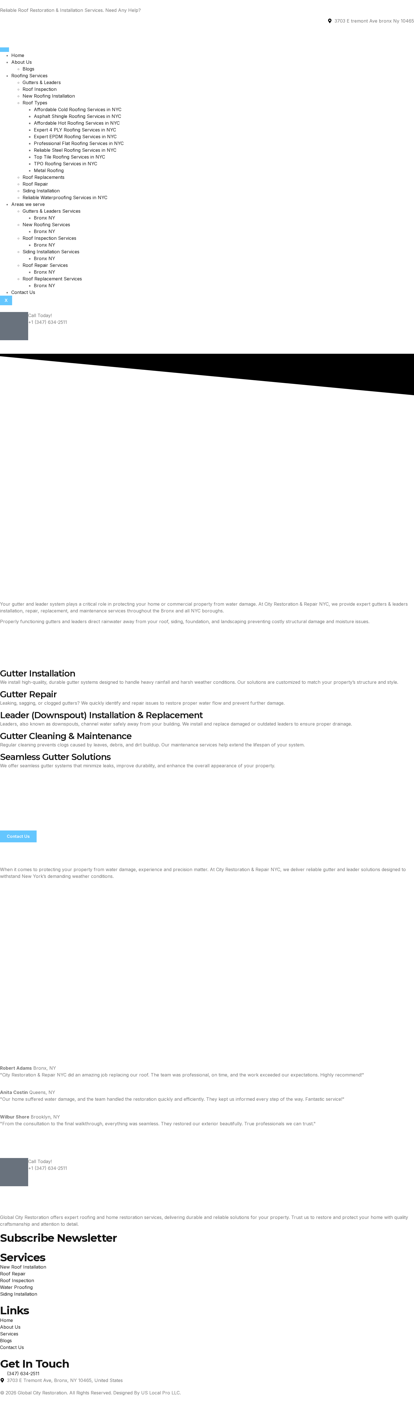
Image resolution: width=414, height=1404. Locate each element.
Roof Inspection (40, 89)
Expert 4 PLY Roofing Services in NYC (75, 130)
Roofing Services (29, 75)
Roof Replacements (43, 177)
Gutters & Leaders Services (52, 211)
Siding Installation (41, 191)
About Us (21, 62)
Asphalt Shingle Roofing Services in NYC (77, 116)
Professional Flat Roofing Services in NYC (79, 143)
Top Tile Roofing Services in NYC (69, 157)
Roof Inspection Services (49, 238)
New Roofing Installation (49, 96)
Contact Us (23, 292)
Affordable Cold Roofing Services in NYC (77, 109)
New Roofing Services (46, 224)
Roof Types (35, 103)
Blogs (28, 69)
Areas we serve (28, 204)
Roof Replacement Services (52, 279)
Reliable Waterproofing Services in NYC (65, 197)
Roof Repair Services (45, 265)
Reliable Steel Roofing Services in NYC (75, 150)
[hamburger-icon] (4, 49)
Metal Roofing (49, 170)
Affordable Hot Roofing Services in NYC (77, 123)
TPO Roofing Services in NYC (65, 163)
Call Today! (40, 315)
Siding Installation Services (51, 251)
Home (17, 55)
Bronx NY (44, 218)
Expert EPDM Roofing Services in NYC (75, 136)
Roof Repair (35, 184)
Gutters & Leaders (42, 82)
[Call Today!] (14, 326)
